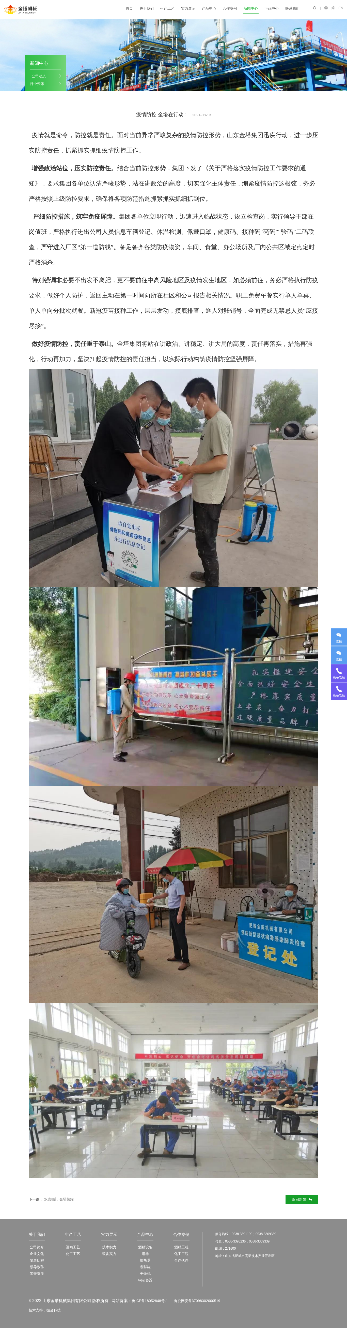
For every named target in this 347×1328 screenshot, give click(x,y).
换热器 (145, 1260)
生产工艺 (167, 8)
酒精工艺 (73, 1247)
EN (340, 8)
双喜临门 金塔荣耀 (59, 1199)
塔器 (145, 1254)
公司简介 (37, 1247)
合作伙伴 (181, 1260)
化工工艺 (73, 1254)
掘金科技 (53, 1310)
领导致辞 (37, 1267)
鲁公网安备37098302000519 (197, 1301)
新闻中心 (251, 8)
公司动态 (39, 76)
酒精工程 (181, 1247)
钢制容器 (145, 1280)
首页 (129, 8)
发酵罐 (145, 1267)
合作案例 (230, 8)
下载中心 (271, 8)
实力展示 (188, 8)
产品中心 (209, 8)
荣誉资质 (37, 1274)
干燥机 (145, 1274)
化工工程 (181, 1254)
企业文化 (37, 1254)
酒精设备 (145, 1247)
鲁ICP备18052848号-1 (150, 1301)
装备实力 (109, 1254)
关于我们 (146, 8)
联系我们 (292, 8)
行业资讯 (37, 84)
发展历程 (37, 1260)
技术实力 (109, 1247)
